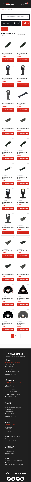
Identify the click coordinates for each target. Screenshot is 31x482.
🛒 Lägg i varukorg (8, 59)
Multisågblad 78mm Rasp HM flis (23, 299)
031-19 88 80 (11, 389)
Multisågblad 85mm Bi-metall (7, 324)
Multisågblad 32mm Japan (8, 103)
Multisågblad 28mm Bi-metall (7, 54)
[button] (3, 4)
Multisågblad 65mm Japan (8, 227)
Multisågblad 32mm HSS (22, 78)
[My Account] (22, 4)
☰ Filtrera (4, 29)
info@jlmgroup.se (14, 371)
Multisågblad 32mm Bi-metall (7, 79)
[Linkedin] (22, 479)
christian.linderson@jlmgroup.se (13, 460)
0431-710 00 (11, 369)
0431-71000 (11, 414)
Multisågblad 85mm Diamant (21, 324)
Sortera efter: (13, 34)
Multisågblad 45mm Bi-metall (7, 153)
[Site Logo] (9, 4)
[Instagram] (13, 479)
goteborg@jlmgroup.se (16, 394)
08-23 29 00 (11, 431)
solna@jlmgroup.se (15, 436)
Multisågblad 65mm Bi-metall (7, 202)
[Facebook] (9, 479)
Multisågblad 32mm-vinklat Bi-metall (21, 104)
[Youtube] (18, 479)
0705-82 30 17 (13, 392)
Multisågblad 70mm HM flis (7, 299)
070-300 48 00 (13, 434)
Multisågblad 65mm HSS (22, 202)
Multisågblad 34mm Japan (8, 128)
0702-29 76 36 (11, 456)
